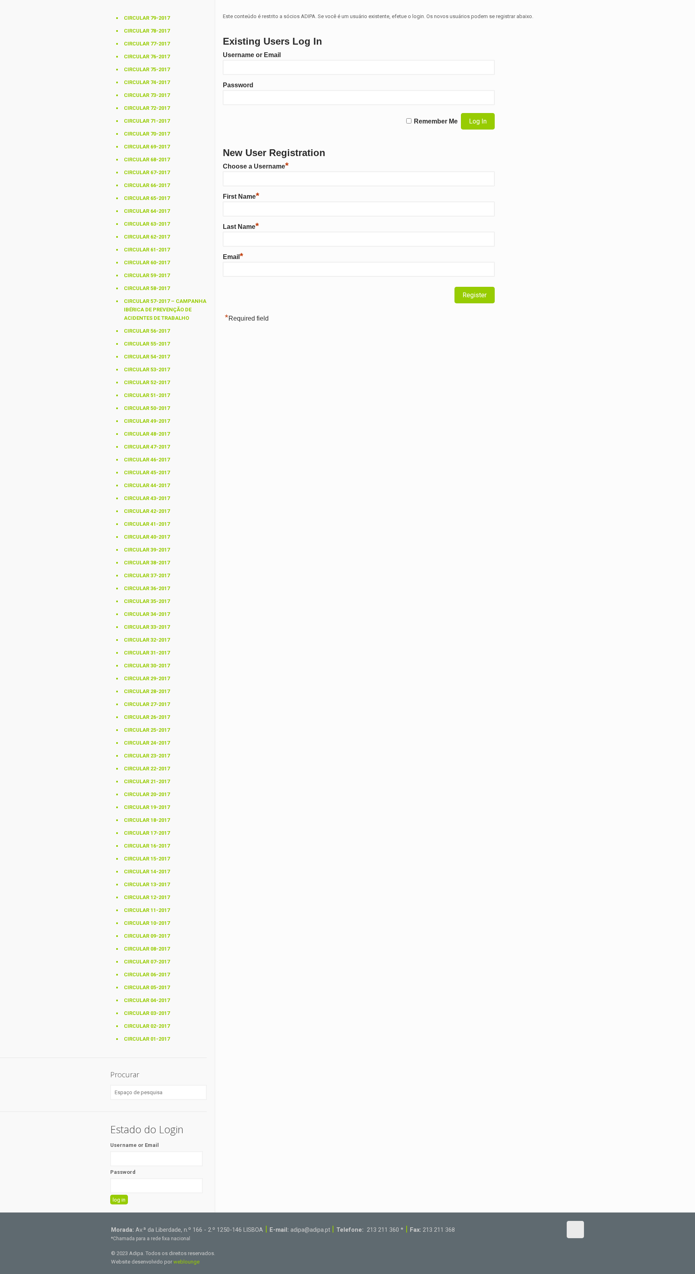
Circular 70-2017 (147, 134)
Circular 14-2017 (147, 872)
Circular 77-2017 (147, 44)
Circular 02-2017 (147, 1026)
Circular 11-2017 (147, 910)
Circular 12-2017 (147, 897)
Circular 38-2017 (147, 563)
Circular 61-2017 (147, 250)
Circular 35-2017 (147, 601)
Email (233, 256)
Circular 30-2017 (147, 666)
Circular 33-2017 (147, 627)
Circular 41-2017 (147, 524)
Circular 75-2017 (147, 69)
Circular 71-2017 (147, 121)
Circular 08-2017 (147, 949)
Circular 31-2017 (147, 653)
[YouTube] (532, 1229)
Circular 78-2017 (147, 31)
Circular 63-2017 (147, 224)
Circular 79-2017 (147, 18)
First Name (241, 196)
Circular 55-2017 (147, 344)
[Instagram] (554, 1229)
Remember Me (436, 121)
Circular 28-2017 (147, 691)
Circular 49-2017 (147, 421)
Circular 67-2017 (147, 172)
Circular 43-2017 (147, 498)
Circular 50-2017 (147, 408)
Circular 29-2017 (147, 678)
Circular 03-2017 (147, 1013)
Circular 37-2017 (147, 575)
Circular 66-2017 (147, 185)
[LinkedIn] (543, 1229)
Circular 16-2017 (147, 846)
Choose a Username (256, 166)
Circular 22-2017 (147, 769)
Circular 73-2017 (147, 95)
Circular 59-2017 (147, 275)
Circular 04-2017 (147, 1000)
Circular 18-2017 (147, 820)
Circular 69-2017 (147, 147)
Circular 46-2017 (147, 460)
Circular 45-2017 (147, 472)
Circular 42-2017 (147, 511)
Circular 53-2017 (147, 369)
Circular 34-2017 (147, 614)
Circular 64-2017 (147, 211)
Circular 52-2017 (147, 382)
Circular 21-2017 (147, 781)
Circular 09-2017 (147, 936)
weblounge (186, 1262)
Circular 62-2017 (147, 237)
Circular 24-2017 (147, 743)
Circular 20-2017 (147, 794)
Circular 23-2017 (147, 756)
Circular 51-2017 (147, 395)
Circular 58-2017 (147, 288)
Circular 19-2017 (147, 807)
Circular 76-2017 (147, 57)
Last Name (241, 226)
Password (238, 85)
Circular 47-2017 (147, 447)
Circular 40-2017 (147, 537)
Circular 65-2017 (147, 198)
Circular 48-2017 (147, 434)
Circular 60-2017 (147, 262)
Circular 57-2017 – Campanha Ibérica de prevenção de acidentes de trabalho (165, 309)
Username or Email (252, 54)
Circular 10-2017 (147, 923)
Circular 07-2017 (147, 962)
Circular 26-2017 (147, 717)
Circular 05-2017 (147, 987)
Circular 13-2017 (147, 884)
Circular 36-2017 (147, 588)
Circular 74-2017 (147, 82)
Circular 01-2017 (147, 1039)
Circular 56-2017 (147, 331)
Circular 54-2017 (147, 357)
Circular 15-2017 (147, 859)
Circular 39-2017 (147, 550)
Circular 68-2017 (147, 159)
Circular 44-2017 (147, 485)
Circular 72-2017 (147, 108)
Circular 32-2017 (147, 640)
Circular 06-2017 (147, 974)
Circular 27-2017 (147, 704)
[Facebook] (522, 1229)
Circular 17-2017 (147, 833)
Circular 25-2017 (147, 730)
